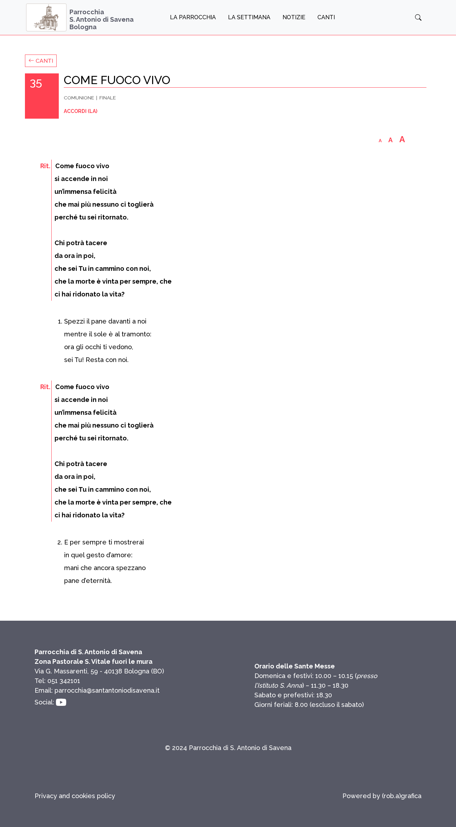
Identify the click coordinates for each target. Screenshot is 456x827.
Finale (107, 97)
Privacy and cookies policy (75, 796)
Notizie (294, 17)
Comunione (79, 97)
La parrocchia (193, 17)
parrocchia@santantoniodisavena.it (107, 690)
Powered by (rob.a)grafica (381, 796)
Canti (326, 17)
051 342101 (63, 680)
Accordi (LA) (80, 111)
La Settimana (249, 17)
